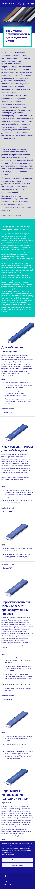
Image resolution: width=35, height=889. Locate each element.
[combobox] (19, 876)
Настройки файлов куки (8, 854)
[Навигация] (32, 3)
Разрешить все (17, 865)
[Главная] (7, 3)
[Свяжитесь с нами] (28, 3)
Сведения (6, 881)
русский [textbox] (10, 876)
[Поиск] (19, 3)
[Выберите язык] (24, 3)
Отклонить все (17, 860)
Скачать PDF (7, 413)
